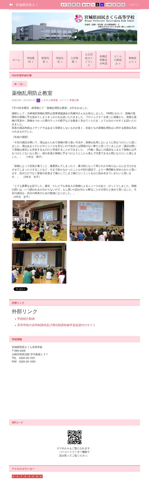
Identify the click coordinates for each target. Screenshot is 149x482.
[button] (21, 28)
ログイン (135, 4)
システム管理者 (49, 100)
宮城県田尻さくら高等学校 (31, 4)
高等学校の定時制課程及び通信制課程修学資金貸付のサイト (56, 325)
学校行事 (74, 100)
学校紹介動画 (26, 318)
